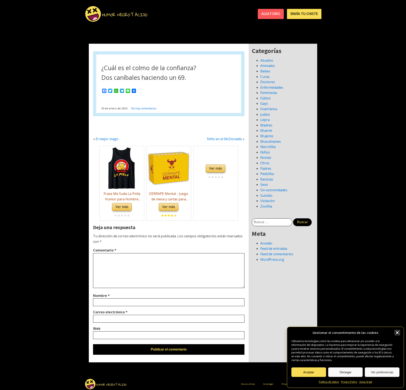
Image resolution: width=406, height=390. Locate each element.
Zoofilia (266, 206)
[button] (397, 332)
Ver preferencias (382, 372)
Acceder (266, 243)
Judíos (265, 114)
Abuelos (266, 60)
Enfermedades (271, 87)
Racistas (266, 179)
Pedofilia (267, 173)
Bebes (265, 71)
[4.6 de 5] (174, 216)
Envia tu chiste (248, 384)
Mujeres (266, 136)
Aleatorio (270, 13)
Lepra (265, 119)
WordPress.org (272, 259)
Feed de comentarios (276, 254)
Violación (267, 200)
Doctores (267, 82)
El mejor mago (107, 139)
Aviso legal (365, 382)
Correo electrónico (110, 312)
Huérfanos (268, 109)
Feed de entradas (273, 248)
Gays (264, 103)
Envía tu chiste (304, 13)
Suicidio (266, 195)
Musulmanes (270, 141)
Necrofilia (268, 146)
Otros (264, 163)
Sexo (264, 184)
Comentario (104, 250)
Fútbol (265, 98)
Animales (267, 65)
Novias (265, 157)
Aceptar (308, 372)
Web (96, 328)
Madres (266, 125)
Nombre (101, 295)
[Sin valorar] (127, 216)
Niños (265, 152)
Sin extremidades (273, 190)
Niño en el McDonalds (224, 139)
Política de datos (329, 382)
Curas (265, 76)
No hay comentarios (143, 108)
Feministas (268, 92)
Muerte (266, 130)
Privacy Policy (349, 382)
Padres (265, 168)
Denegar (345, 372)
